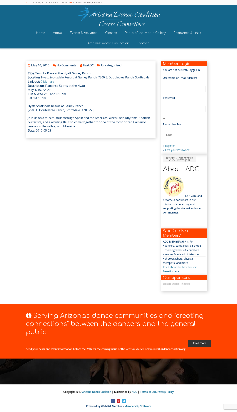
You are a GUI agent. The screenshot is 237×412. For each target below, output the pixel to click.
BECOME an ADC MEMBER (179, 159)
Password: (169, 98)
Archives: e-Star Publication (108, 43)
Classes (111, 33)
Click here (47, 82)
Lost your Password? (177, 150)
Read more (199, 343)
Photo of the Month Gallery (145, 33)
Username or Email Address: (180, 78)
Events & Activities (83, 33)
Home (40, 33)
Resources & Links (187, 33)
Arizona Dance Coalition (96, 391)
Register (170, 145)
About (57, 33)
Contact (143, 43)
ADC (134, 391)
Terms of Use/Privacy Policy (157, 391)
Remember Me (172, 124)
